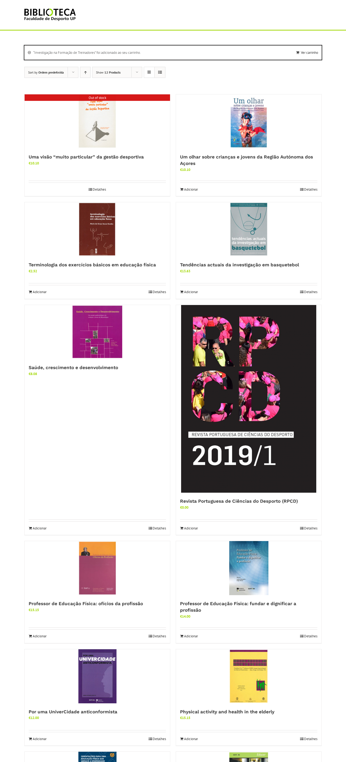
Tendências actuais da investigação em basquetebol (239, 264)
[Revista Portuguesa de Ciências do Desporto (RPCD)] (248, 399)
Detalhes (99, 189)
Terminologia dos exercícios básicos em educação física (92, 264)
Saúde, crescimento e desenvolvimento (73, 367)
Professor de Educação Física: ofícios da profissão (86, 603)
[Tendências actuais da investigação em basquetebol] (248, 229)
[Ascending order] (85, 72)
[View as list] (160, 72)
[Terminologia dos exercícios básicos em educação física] (97, 229)
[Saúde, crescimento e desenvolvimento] (97, 332)
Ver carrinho (309, 52)
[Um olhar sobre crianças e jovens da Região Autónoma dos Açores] (248, 121)
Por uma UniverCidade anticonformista (73, 711)
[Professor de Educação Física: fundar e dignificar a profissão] (248, 568)
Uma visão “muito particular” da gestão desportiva (86, 157)
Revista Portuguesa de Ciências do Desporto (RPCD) (239, 501)
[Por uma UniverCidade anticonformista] (97, 676)
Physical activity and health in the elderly (227, 711)
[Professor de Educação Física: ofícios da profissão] (97, 568)
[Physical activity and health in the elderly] (248, 676)
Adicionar (191, 189)
